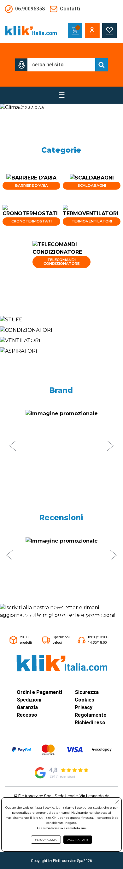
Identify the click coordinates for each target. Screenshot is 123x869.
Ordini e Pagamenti (39, 692)
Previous (13, 446)
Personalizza (46, 839)
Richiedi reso (90, 723)
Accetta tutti (77, 839)
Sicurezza (87, 692)
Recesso (27, 715)
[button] (21, 64)
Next (110, 446)
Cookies (84, 700)
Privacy (83, 707)
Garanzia (27, 707)
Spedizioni (29, 700)
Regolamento (91, 715)
